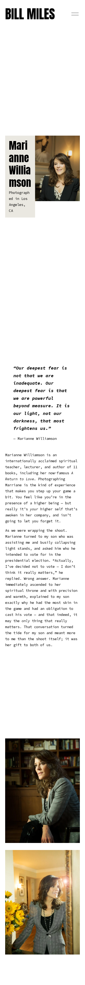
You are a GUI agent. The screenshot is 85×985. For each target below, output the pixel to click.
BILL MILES (30, 13)
